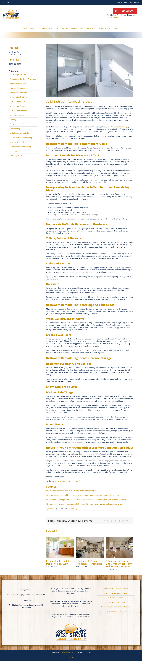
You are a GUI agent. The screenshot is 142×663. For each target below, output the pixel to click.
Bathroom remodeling (21, 133)
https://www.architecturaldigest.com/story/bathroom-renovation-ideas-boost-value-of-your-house (85, 495)
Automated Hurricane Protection (23, 79)
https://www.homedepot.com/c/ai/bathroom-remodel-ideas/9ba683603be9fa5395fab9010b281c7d (86, 499)
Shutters (13, 151)
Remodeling (73, 509)
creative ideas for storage (118, 127)
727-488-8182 (133, 2)
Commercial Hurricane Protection (116, 607)
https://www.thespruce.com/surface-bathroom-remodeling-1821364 (74, 490)
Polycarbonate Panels (18, 124)
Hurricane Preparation (19, 88)
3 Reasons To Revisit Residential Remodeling (89, 562)
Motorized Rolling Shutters (116, 593)
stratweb (51, 509)
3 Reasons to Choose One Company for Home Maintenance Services (119, 563)
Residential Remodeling (21, 146)
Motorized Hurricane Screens (116, 589)
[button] (47, 553)
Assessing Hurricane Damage (21, 74)
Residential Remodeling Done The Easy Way (59, 562)
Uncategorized (16, 156)
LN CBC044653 (113, 17)
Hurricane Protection (18, 93)
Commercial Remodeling (22, 137)
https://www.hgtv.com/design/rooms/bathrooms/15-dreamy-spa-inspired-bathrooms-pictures (84, 504)
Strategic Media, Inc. (69, 652)
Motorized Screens (17, 115)
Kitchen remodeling (19, 142)
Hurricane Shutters (19, 106)
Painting (13, 120)
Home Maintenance (18, 83)
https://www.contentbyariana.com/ (66, 481)
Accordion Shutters (19, 97)
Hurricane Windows (20, 110)
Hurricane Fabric (18, 101)
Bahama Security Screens (116, 611)
